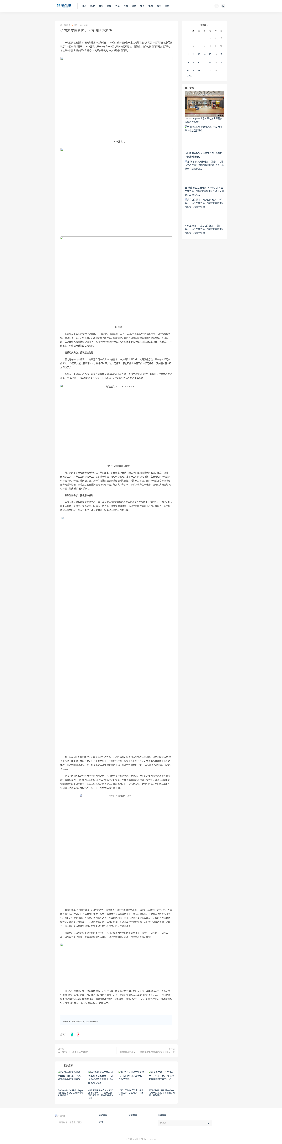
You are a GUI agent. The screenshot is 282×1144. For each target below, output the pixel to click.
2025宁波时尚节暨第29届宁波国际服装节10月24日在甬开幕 (131, 1093)
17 (221, 54)
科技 (117, 6)
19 (193, 62)
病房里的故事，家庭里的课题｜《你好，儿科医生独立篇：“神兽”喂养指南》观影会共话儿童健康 (204, 229)
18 (188, 62)
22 (210, 62)
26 (193, 71)
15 (210, 54)
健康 (150, 6)
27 (199, 71)
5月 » (189, 76)
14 (204, 54)
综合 (92, 6)
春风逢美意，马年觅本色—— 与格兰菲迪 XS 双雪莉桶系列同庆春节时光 (162, 1093)
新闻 (101, 6)
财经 (109, 6)
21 (204, 62)
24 (221, 62)
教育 (167, 6)
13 (199, 54)
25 (188, 71)
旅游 (134, 6)
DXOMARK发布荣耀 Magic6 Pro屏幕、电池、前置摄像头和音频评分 (70, 1093)
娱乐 (159, 6)
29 (210, 71)
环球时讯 (66, 1022)
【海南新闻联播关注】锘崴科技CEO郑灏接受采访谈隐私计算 (147, 1052)
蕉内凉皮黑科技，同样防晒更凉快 (85, 1022)
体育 (142, 6)
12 (193, 54)
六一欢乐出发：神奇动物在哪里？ (73, 1052)
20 (199, 62)
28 (204, 71)
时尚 (126, 6)
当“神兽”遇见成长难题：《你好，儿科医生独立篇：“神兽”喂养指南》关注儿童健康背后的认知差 (204, 191)
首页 (84, 6)
